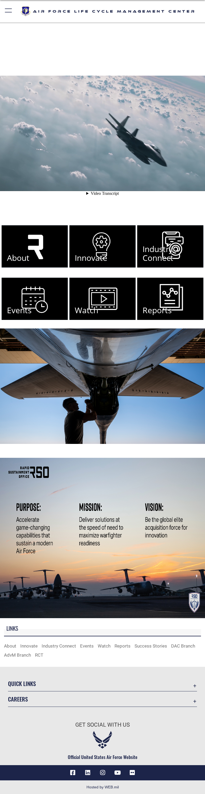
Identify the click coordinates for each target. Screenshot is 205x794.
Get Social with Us (102, 725)
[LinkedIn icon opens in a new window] (88, 773)
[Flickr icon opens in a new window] (132, 773)
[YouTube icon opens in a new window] (117, 773)
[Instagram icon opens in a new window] (102, 773)
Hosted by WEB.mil (102, 787)
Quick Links (22, 683)
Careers (18, 699)
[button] (8, 11)
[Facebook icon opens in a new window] (73, 773)
